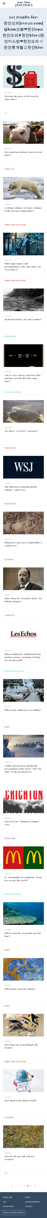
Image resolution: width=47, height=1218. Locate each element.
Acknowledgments (32, 1202)
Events (27, 1197)
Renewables (10, 336)
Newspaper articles (14, 671)
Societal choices (13, 392)
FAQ (4, 1202)
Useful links (7, 1197)
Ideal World (10, 448)
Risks (7, 727)
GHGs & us (9, 169)
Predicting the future (15, 225)
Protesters (10, 504)
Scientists (10, 615)
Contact (28, 1206)
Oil (6, 113)
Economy (9, 559)
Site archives (8, 1206)
